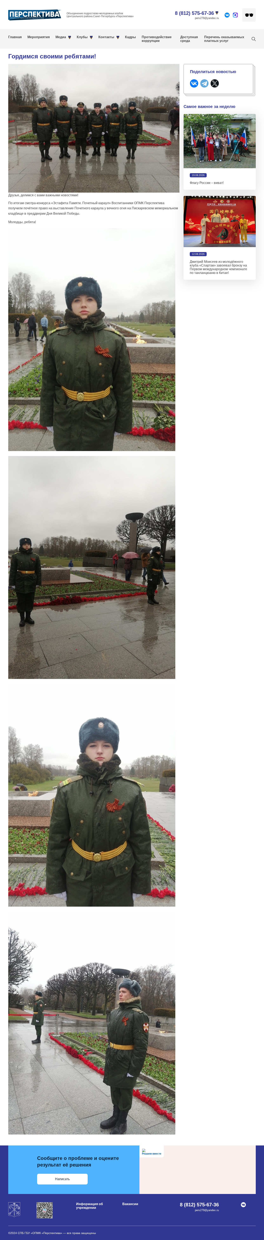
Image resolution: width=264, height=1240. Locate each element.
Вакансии (130, 1204)
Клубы (82, 37)
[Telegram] (204, 83)
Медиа (60, 37)
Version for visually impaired (249, 15)
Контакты (106, 37)
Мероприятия (38, 37)
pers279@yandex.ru (207, 18)
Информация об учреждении (89, 1205)
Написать (62, 1179)
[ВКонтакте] (194, 83)
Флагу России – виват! (207, 183)
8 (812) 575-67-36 (194, 13)
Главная (15, 37)
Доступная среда (189, 39)
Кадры (130, 37)
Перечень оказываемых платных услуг (224, 39)
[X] (215, 83)
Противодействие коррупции (157, 39)
